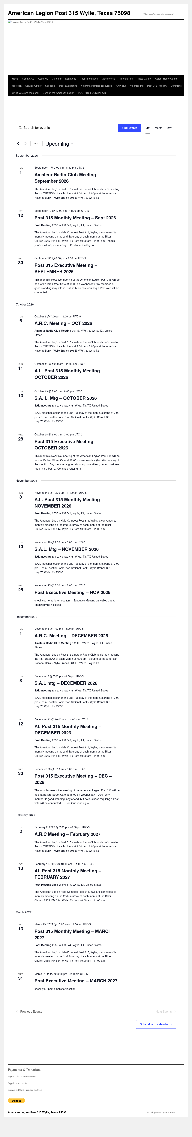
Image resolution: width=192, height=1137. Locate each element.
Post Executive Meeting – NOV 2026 (72, 592)
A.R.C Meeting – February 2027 (67, 834)
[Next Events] (25, 143)
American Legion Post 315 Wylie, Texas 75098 (69, 13)
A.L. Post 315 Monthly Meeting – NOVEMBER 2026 (69, 502)
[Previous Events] (18, 143)
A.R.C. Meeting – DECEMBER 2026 (71, 635)
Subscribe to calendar (154, 1024)
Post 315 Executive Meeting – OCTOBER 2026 (65, 444)
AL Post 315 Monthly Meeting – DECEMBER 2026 (67, 729)
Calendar (57, 78)
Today (36, 143)
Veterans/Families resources (96, 85)
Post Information (89, 78)
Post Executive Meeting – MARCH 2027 (75, 980)
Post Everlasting (68, 85)
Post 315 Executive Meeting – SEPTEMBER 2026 (65, 268)
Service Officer (33, 85)
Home (15, 78)
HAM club (121, 85)
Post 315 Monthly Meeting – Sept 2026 (75, 217)
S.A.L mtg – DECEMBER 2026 (65, 683)
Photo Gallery (144, 78)
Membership (108, 78)
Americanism (126, 78)
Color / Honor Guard (166, 78)
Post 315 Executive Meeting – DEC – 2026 (73, 779)
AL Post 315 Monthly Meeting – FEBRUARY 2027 (67, 873)
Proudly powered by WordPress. (161, 1112)
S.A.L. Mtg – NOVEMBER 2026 (66, 549)
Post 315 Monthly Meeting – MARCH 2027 (73, 934)
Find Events (129, 128)
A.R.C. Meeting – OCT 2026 (63, 323)
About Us (43, 78)
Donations (70, 78)
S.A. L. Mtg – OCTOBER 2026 (65, 398)
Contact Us (28, 78)
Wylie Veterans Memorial (25, 92)
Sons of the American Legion (58, 92)
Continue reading (82, 245)
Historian (17, 85)
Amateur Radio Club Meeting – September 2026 (67, 177)
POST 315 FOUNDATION (92, 92)
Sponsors (50, 85)
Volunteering (136, 85)
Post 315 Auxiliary (157, 85)
